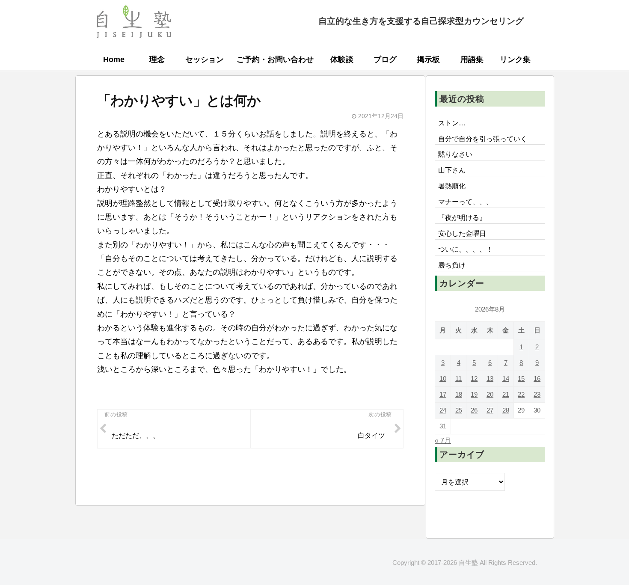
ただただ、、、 (136, 435)
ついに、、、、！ (465, 249)
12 (474, 378)
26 (474, 410)
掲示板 (428, 59)
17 (442, 394)
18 (458, 394)
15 (521, 378)
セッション (204, 59)
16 (537, 378)
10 (442, 378)
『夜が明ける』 (462, 217)
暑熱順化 (452, 186)
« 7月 (443, 440)
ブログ (385, 59)
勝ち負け (452, 265)
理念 (157, 59)
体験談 (341, 59)
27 (490, 410)
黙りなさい (455, 154)
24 (442, 410)
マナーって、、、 (465, 201)
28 (505, 410)
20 (490, 394)
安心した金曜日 (462, 233)
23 (537, 394)
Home (114, 59)
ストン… (452, 123)
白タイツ (371, 435)
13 (490, 378)
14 (505, 378)
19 (474, 394)
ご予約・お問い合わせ (275, 59)
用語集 (472, 59)
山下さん (452, 170)
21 (505, 394)
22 (521, 394)
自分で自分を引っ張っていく (482, 139)
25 (458, 410)
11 (458, 378)
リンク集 (515, 59)
